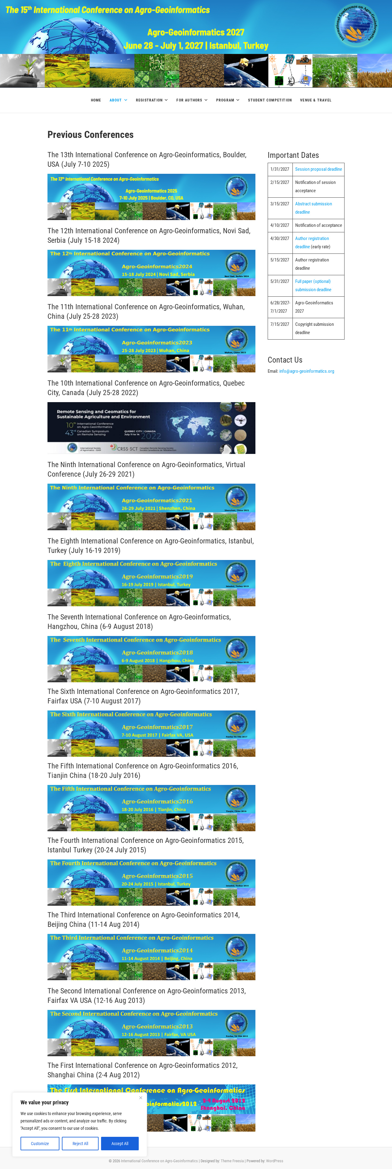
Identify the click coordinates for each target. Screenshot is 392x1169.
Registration (149, 100)
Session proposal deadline (318, 169)
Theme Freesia (232, 1161)
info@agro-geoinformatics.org (306, 371)
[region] (79, 1124)
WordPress (274, 1161)
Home (96, 100)
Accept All (119, 1143)
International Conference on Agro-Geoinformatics (159, 1161)
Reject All (80, 1143)
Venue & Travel (316, 100)
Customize (40, 1143)
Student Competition (270, 100)
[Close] (140, 1097)
